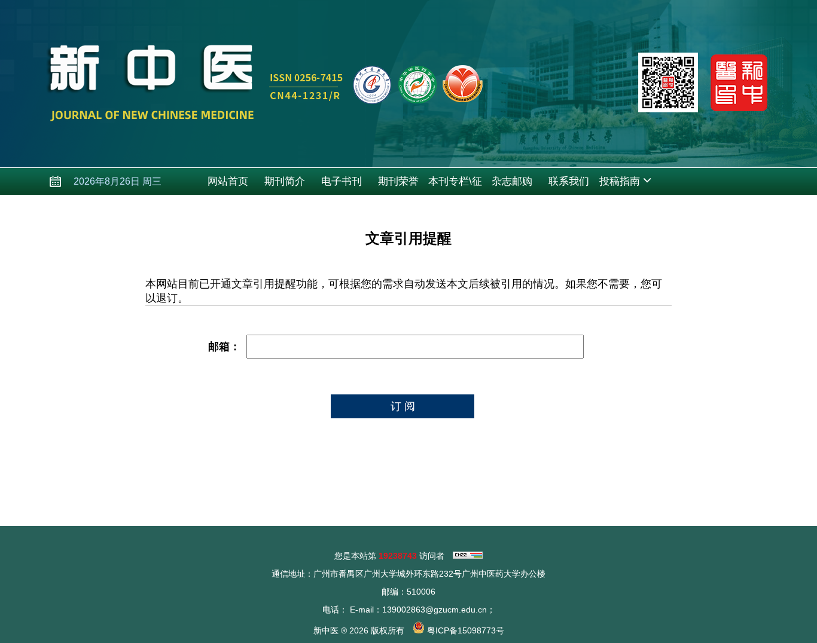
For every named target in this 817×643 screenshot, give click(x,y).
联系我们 (568, 181)
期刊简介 (284, 181)
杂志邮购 (512, 181)
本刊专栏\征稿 (455, 185)
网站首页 (228, 181)
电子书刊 (341, 181)
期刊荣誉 (398, 181)
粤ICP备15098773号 (465, 630)
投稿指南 (619, 181)
